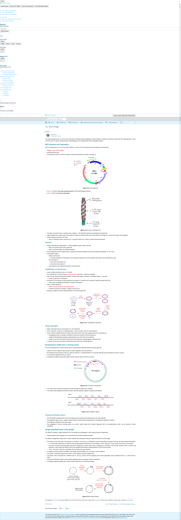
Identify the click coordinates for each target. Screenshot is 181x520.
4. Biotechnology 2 (112, 122)
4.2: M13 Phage (56, 500)
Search (47, 119)
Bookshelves (62, 122)
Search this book (4, 26)
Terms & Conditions (82, 517)
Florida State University (55, 136)
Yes (62, 508)
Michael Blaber (53, 134)
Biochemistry (74, 122)
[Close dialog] (1, 108)
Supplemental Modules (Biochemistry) (93, 122)
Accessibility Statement (94, 517)
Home (52, 122)
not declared (98, 500)
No (68, 508)
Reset (2, 41)
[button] (5, 93)
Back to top (47, 504)
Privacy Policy (73, 517)
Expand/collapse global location (135, 122)
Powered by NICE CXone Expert (67, 514)
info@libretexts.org (122, 517)
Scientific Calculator (8, 82)
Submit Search (4, 31)
